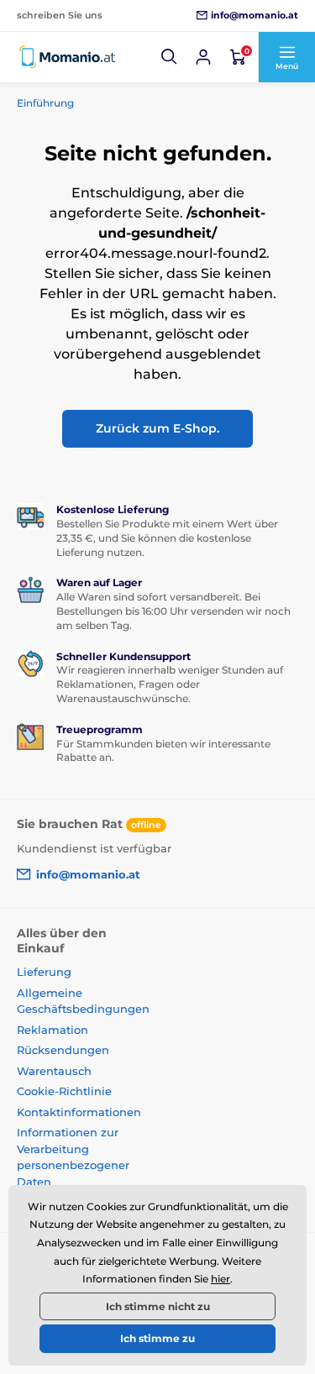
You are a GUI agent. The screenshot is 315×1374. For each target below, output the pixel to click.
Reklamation (52, 1029)
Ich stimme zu (157, 1338)
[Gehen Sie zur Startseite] (67, 57)
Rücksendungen (63, 1050)
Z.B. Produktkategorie (117, 95)
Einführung (45, 103)
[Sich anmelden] (203, 57)
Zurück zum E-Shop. (157, 428)
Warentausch (54, 1071)
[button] (169, 57)
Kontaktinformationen (79, 1112)
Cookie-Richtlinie (64, 1091)
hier (220, 1278)
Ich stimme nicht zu (158, 1306)
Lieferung (44, 971)
